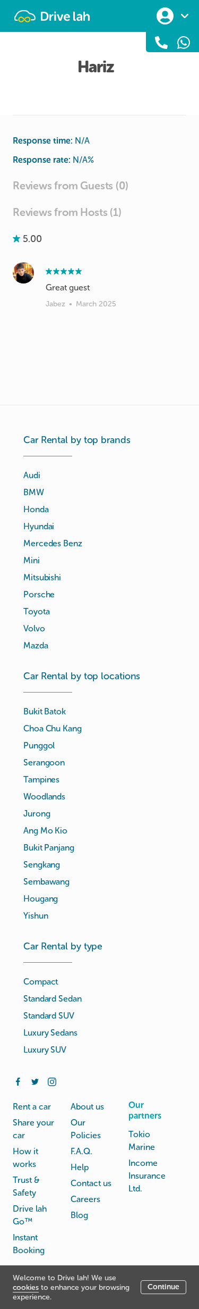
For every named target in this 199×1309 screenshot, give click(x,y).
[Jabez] (23, 273)
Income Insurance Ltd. (147, 1176)
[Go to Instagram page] (52, 1080)
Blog (79, 1215)
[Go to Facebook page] (18, 1080)
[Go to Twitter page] (35, 1080)
